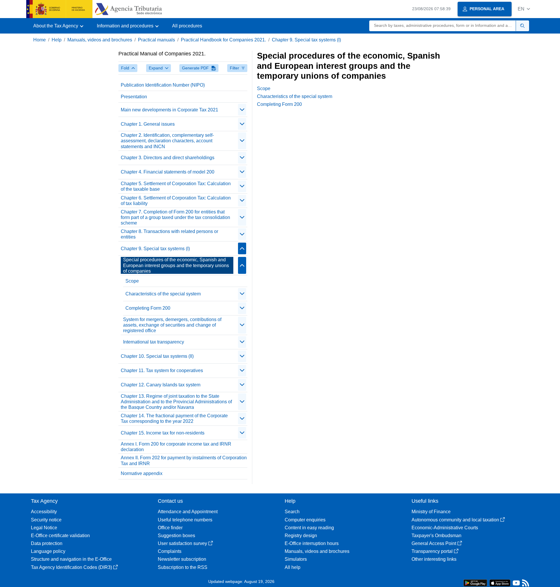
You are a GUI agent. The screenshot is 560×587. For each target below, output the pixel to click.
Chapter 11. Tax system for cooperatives (162, 370)
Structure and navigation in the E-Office (71, 559)
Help (57, 39)
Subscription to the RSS (182, 567)
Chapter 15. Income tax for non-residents (162, 432)
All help (292, 567)
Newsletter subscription (182, 559)
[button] (524, 8)
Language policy (48, 551)
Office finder (170, 527)
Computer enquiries (305, 519)
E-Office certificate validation (60, 535)
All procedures (187, 25)
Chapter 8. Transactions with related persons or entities (169, 234)
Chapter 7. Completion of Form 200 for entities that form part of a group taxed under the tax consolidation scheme (175, 217)
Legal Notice (44, 527)
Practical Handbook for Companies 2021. (223, 39)
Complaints (169, 551)
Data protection (46, 543)
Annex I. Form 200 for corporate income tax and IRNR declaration (176, 446)
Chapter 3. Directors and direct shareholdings (167, 157)
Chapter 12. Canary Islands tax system (160, 384)
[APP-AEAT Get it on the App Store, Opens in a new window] (499, 582)
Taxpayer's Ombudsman (436, 535)
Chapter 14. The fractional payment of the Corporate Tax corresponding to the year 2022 (174, 418)
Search (292, 511)
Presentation (134, 96)
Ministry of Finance (431, 511)
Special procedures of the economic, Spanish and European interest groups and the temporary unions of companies (176, 265)
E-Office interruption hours (312, 543)
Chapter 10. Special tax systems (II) (157, 356)
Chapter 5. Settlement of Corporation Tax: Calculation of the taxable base (176, 186)
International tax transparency (153, 341)
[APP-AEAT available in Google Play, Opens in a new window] (475, 582)
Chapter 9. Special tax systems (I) (306, 39)
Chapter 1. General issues (148, 124)
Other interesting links (434, 559)
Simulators (296, 559)
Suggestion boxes (176, 535)
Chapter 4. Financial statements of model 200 (167, 171)
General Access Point (434, 543)
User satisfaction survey (182, 543)
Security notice (46, 519)
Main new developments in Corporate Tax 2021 (169, 109)
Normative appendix (141, 473)
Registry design (301, 535)
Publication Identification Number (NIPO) (163, 85)
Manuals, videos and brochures (99, 39)
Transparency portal (432, 551)
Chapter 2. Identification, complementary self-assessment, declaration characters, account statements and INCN (167, 141)
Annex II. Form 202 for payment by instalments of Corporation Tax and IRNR (184, 460)
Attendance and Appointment (188, 511)
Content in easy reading (309, 527)
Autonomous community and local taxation (455, 519)
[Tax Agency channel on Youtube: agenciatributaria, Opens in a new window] (516, 584)
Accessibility (44, 511)
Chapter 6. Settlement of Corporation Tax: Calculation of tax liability (176, 200)
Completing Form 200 (147, 308)
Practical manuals (156, 39)
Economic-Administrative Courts (445, 527)
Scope (132, 280)
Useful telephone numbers (185, 519)
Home (39, 39)
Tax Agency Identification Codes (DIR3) (71, 567)
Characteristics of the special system (163, 293)
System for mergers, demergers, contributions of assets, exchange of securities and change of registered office (172, 325)
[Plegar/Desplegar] (242, 109)
